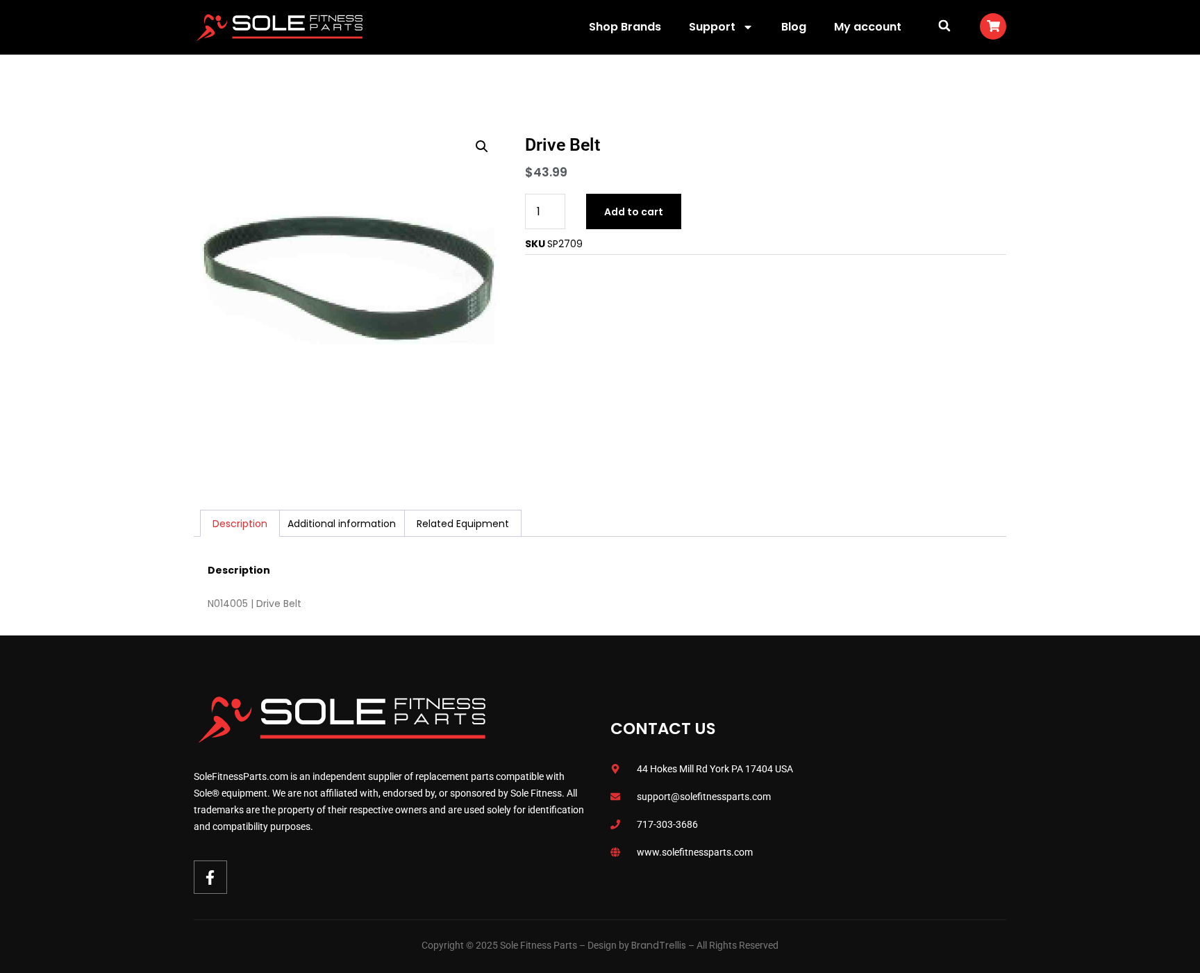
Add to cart (633, 212)
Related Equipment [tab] (463, 524)
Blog (793, 27)
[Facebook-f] (210, 877)
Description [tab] (239, 524)
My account (867, 27)
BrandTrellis (658, 945)
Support (712, 27)
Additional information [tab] (342, 524)
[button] (944, 25)
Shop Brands (625, 27)
